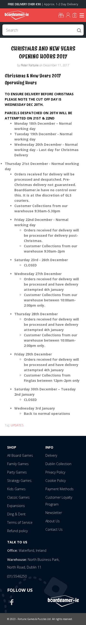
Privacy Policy (55, 472)
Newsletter (53, 512)
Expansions (16, 505)
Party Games (17, 472)
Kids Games (16, 489)
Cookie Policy (55, 480)
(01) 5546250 (17, 576)
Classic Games (18, 497)
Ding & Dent (16, 514)
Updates (17, 425)
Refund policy (17, 531)
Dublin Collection (58, 464)
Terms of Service (19, 522)
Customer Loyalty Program (58, 501)
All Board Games (20, 455)
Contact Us (54, 529)
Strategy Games (19, 480)
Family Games (18, 464)
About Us (52, 521)
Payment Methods (59, 489)
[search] (43, 29)
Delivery (51, 455)
